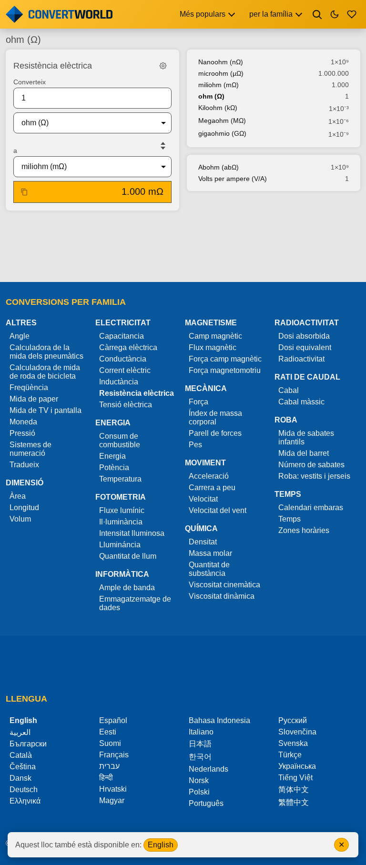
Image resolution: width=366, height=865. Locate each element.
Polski (199, 792)
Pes (195, 445)
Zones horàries (303, 530)
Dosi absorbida (304, 336)
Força (198, 402)
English (160, 845)
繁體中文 (293, 802)
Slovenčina (297, 732)
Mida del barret (303, 453)
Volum (20, 519)
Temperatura (120, 479)
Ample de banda (127, 587)
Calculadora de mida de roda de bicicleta (45, 371)
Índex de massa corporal (215, 417)
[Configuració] (163, 65)
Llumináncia (120, 545)
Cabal (288, 390)
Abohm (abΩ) (218, 167)
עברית (109, 766)
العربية (20, 732)
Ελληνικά (25, 801)
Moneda (23, 422)
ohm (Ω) (211, 96)
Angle (20, 336)
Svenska (293, 743)
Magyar (111, 800)
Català (21, 755)
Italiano (201, 732)
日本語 (200, 744)
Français (114, 755)
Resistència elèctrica (136, 393)
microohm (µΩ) (221, 73)
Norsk (199, 780)
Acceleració (209, 476)
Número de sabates (311, 465)
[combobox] (84, 122)
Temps (289, 519)
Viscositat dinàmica (221, 596)
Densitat (203, 542)
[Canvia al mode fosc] (334, 14)
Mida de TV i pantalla (45, 410)
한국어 (200, 757)
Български (28, 744)
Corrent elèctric (125, 370)
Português (206, 803)
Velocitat (203, 499)
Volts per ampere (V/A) (232, 178)
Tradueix (24, 465)
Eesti (107, 732)
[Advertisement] (183, 247)
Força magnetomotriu (225, 370)
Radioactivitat (301, 359)
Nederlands (208, 769)
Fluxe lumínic (121, 510)
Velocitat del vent (217, 510)
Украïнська (297, 766)
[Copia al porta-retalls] (24, 192)
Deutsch (24, 789)
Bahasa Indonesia (219, 720)
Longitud (24, 507)
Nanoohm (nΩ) (220, 62)
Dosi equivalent (304, 347)
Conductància (122, 359)
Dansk (20, 778)
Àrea (18, 496)
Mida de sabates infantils (306, 437)
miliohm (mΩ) (218, 85)
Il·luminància (120, 522)
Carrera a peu (212, 487)
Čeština (23, 767)
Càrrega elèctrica (128, 347)
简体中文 (293, 789)
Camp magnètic (215, 336)
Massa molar (210, 553)
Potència (114, 467)
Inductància (118, 382)
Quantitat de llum (127, 556)
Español (113, 720)
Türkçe (290, 755)
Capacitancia (121, 336)
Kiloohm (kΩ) (217, 107)
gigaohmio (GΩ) (222, 133)
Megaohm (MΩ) (222, 120)
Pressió (22, 433)
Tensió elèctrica (125, 405)
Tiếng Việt (295, 778)
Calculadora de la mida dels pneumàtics (46, 351)
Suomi (110, 743)
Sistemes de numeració (30, 449)
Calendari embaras (310, 507)
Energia (112, 456)
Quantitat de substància (209, 569)
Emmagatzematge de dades (135, 603)
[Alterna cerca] (317, 14)
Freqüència (29, 387)
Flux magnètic (212, 347)
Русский (292, 720)
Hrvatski (113, 789)
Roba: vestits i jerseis (314, 476)
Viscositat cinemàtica (224, 585)
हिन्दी (106, 778)
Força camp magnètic (225, 359)
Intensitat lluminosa (131, 533)
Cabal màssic (301, 402)
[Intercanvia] (163, 145)
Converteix (29, 82)
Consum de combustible (119, 440)
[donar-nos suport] (351, 14)
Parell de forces (215, 433)
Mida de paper (34, 399)
